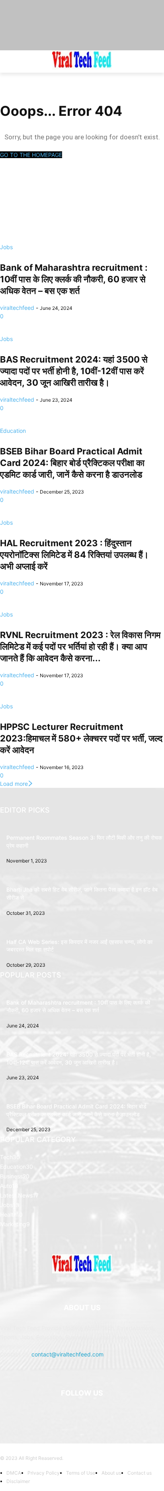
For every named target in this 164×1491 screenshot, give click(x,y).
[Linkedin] (82, 1413)
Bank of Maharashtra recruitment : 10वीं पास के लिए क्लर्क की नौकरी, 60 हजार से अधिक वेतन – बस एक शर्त (74, 279)
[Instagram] (62, 1413)
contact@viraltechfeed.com (67, 1354)
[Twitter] (121, 1413)
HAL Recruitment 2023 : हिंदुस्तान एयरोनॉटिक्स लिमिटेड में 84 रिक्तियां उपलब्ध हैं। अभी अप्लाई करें (74, 554)
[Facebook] (43, 1413)
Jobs (6, 247)
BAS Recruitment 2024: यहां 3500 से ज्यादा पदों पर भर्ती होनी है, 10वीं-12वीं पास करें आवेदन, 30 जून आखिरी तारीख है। (74, 371)
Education (13, 430)
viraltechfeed (17, 307)
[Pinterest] (101, 1413)
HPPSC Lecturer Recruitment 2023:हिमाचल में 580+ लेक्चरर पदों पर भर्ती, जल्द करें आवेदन (81, 738)
